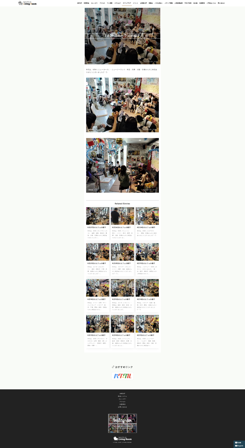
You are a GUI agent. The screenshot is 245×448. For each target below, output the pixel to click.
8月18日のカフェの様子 (97, 299)
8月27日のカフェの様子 (97, 227)
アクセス (102, 3)
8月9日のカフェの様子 (145, 335)
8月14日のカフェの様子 (146, 299)
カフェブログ (127, 3)
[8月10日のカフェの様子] (122, 324)
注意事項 (202, 3)
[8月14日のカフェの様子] (147, 288)
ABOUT (79, 3)
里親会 (151, 3)
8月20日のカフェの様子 (121, 263)
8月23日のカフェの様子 (97, 263)
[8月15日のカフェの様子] (122, 288)
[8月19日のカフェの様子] (147, 252)
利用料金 (86, 3)
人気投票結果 (179, 3)
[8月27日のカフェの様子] (97, 216)
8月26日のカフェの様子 (121, 227)
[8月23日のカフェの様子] (97, 252)
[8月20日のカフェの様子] (122, 252)
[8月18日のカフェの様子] (97, 288)
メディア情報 (169, 3)
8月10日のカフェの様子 (121, 335)
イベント (135, 3)
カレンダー (94, 3)
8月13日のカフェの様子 (97, 335)
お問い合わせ (122, 407)
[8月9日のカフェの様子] (147, 324)
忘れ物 (195, 3)
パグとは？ (117, 3)
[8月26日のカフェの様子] (122, 216)
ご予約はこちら (211, 3)
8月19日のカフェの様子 (146, 263)
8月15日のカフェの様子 (121, 299)
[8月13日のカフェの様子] (97, 324)
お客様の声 (143, 3)
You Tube (188, 3)
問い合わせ (221, 3)
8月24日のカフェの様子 (146, 227)
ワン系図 (109, 3)
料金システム (122, 396)
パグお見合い (159, 3)
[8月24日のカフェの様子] (147, 216)
